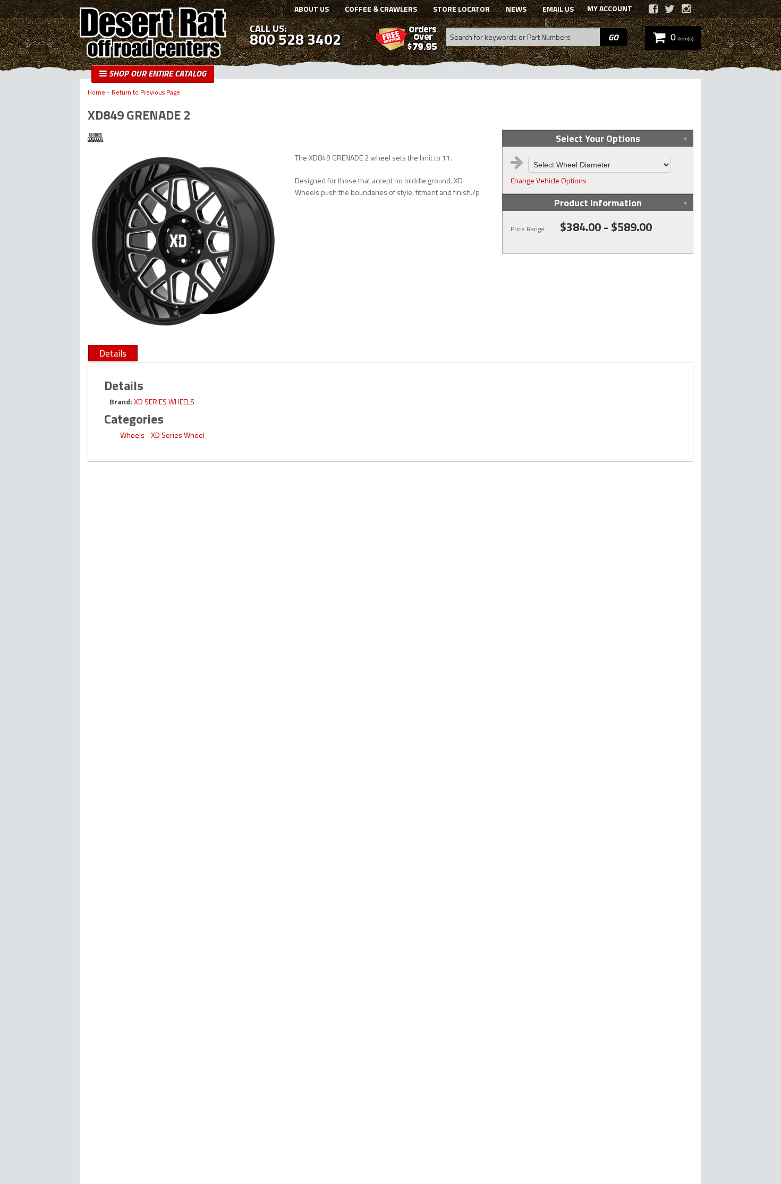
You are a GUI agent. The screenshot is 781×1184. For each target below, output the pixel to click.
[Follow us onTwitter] (670, 9)
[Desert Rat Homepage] (153, 34)
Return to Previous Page (146, 92)
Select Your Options (598, 138)
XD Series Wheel (178, 435)
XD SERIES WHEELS (164, 401)
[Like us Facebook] (653, 9)
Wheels (132, 435)
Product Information (598, 203)
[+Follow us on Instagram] (686, 9)
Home (96, 92)
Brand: (120, 401)
